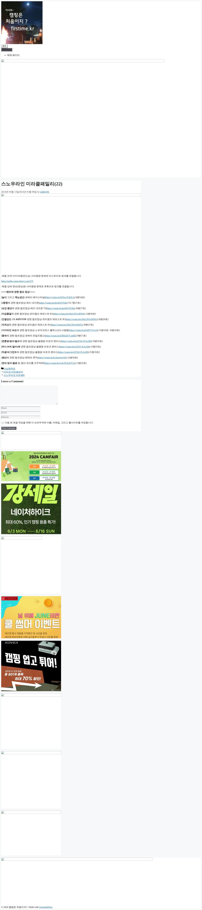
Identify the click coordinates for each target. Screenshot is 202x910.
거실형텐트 (9, 368)
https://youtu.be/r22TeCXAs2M (76, 341)
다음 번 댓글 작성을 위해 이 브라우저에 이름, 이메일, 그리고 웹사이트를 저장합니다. (49, 422)
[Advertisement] (101, 156)
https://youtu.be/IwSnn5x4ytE (52, 357)
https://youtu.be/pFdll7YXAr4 (83, 330)
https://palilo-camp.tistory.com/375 (17, 281)
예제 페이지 (13, 55)
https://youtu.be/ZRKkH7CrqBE (60, 335)
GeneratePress (45, 907)
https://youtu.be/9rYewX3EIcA (60, 297)
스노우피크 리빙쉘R (14, 375)
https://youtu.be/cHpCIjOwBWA (69, 314)
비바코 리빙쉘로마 (13, 372)
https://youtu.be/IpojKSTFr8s (53, 303)
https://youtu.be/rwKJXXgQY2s (60, 363)
